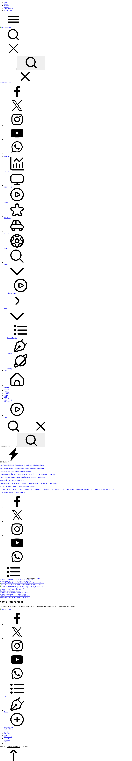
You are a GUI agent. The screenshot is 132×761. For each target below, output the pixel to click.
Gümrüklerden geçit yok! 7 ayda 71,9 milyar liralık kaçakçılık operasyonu (21, 588)
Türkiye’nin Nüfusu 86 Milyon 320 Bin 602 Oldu (14, 597)
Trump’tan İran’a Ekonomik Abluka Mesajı (12, 480)
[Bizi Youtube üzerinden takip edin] (17, 139)
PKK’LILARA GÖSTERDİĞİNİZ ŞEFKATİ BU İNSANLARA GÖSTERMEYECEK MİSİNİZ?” (29, 483)
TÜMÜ (37, 578)
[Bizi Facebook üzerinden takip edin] (17, 98)
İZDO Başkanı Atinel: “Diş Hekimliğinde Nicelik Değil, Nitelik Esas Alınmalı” (22, 468)
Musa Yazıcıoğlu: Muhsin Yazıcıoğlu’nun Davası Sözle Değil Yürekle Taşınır (22, 465)
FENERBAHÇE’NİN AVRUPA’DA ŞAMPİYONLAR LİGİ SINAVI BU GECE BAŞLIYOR (27, 474)
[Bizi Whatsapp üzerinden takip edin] (17, 153)
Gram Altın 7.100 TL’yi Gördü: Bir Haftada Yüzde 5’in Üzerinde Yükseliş (21, 584)
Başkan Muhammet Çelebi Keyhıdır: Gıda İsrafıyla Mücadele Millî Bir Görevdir (23, 477)
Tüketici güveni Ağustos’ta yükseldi (10, 591)
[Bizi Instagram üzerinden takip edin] (17, 125)
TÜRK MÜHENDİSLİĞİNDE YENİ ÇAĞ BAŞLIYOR (16, 581)
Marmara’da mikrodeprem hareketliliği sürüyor (13, 594)
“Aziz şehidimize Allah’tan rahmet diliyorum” (13, 492)
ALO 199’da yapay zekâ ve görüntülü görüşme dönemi (15, 471)
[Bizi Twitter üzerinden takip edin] (17, 112)
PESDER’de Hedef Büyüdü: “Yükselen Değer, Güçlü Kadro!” (18, 486)
